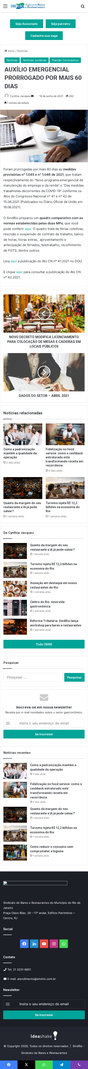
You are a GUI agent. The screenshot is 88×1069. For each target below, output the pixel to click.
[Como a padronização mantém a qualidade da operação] (22, 434)
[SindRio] (28, 6)
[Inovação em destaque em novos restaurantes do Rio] (15, 589)
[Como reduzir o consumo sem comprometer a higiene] (15, 853)
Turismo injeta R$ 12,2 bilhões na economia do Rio (63, 507)
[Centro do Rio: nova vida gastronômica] (15, 608)
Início (11, 51)
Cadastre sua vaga (44, 35)
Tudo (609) (44, 644)
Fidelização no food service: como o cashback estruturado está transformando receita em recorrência (64, 457)
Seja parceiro (60, 24)
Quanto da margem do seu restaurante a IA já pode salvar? (22, 507)
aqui (28, 229)
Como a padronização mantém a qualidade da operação (20, 453)
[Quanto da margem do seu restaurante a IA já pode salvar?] (22, 488)
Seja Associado (26, 24)
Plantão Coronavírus (65, 60)
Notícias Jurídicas (34, 60)
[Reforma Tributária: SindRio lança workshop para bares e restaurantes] (15, 627)
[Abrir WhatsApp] (77, 1058)
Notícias (22, 51)
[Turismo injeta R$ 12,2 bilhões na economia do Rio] (65, 488)
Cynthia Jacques (20, 96)
